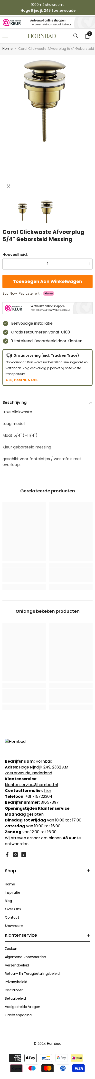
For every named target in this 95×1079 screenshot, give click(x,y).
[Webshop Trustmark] (47, 22)
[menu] (5, 36)
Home (7, 48)
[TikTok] (23, 854)
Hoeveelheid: (15, 254)
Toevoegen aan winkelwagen (48, 281)
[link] (24, 575)
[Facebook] (7, 854)
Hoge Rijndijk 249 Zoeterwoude (48, 10)
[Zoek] (76, 36)
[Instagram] (15, 854)
